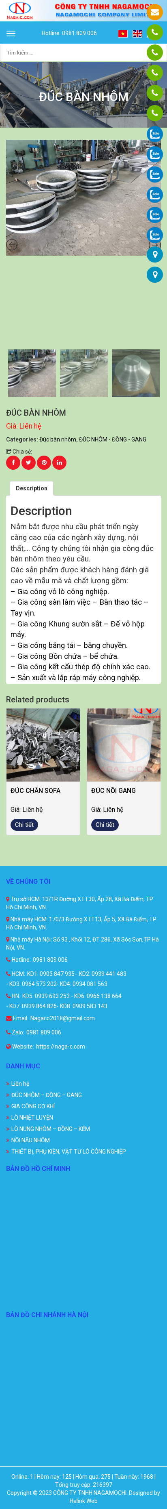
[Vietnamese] (123, 33)
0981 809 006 (50, 959)
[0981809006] (155, 32)
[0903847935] (155, 52)
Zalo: (17, 1032)
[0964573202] (155, 73)
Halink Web (84, 1501)
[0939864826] (155, 113)
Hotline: (21, 959)
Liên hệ (20, 1083)
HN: (15, 996)
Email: (20, 1018)
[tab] (32, 488)
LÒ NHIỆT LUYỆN (32, 1117)
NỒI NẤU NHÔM (30, 1140)
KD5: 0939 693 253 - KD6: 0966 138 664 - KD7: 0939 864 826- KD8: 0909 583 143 (64, 1001)
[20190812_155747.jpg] (83, 198)
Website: (22, 1046)
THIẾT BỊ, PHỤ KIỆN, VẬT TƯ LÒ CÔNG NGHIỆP (68, 1151)
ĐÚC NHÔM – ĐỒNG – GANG (46, 1095)
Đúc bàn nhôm (57, 439)
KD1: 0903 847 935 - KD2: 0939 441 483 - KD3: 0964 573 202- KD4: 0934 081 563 (66, 979)
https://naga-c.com (60, 1046)
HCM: (18, 974)
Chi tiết (24, 824)
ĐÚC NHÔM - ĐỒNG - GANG (112, 439)
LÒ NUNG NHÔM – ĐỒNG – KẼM (50, 1129)
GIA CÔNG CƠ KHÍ (33, 1106)
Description (31, 488)
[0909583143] (155, 93)
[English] (138, 33)
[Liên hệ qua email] (155, 12)
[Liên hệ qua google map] (155, 254)
